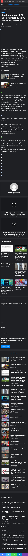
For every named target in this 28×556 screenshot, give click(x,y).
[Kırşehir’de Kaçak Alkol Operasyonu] (5, 456)
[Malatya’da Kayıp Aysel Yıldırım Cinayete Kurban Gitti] (7, 248)
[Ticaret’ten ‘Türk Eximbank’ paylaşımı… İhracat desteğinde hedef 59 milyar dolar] (5, 471)
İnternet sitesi (4, 332)
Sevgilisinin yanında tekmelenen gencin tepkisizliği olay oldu (18, 486)
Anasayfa (4, 9)
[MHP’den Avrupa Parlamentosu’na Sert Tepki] (5, 443)
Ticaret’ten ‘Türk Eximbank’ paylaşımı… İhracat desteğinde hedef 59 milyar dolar (17, 471)
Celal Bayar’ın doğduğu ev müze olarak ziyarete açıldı (17, 404)
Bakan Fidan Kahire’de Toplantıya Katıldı (7, 264)
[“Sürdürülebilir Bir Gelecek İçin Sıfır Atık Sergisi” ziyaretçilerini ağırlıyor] (7, 282)
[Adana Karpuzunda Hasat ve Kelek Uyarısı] (5, 437)
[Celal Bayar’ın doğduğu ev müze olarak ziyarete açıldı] (5, 405)
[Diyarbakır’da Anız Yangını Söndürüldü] (5, 450)
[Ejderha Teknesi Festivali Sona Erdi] (5, 85)
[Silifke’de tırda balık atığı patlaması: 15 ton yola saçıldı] (5, 424)
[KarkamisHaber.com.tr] (14, 4)
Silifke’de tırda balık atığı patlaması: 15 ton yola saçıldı (18, 423)
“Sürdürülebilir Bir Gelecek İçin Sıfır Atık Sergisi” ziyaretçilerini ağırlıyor (7, 289)
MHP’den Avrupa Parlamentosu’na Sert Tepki (17, 442)
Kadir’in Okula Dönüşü (20, 287)
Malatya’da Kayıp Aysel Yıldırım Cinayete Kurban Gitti (15, 1)
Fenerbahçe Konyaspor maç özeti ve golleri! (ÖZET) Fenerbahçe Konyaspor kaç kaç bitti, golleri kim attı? (21, 256)
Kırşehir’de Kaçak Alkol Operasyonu (16, 455)
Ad (2, 322)
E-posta (3, 327)
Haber (9, 9)
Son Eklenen (14, 353)
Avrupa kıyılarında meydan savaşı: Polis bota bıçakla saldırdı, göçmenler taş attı (17, 479)
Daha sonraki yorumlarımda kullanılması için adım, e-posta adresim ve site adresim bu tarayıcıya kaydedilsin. (13, 340)
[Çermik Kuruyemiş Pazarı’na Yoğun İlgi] (5, 411)
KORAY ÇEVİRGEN (7, 24)
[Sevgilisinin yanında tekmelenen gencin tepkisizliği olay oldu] (5, 486)
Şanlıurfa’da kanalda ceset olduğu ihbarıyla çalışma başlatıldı (17, 76)
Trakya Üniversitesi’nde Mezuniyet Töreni (16, 429)
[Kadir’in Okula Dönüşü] (21, 282)
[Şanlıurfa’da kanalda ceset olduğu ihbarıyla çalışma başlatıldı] (5, 76)
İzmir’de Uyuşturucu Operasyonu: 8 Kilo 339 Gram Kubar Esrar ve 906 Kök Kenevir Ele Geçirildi (18, 463)
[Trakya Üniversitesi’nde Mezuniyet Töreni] (5, 430)
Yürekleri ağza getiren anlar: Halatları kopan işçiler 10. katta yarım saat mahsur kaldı (20, 273)
